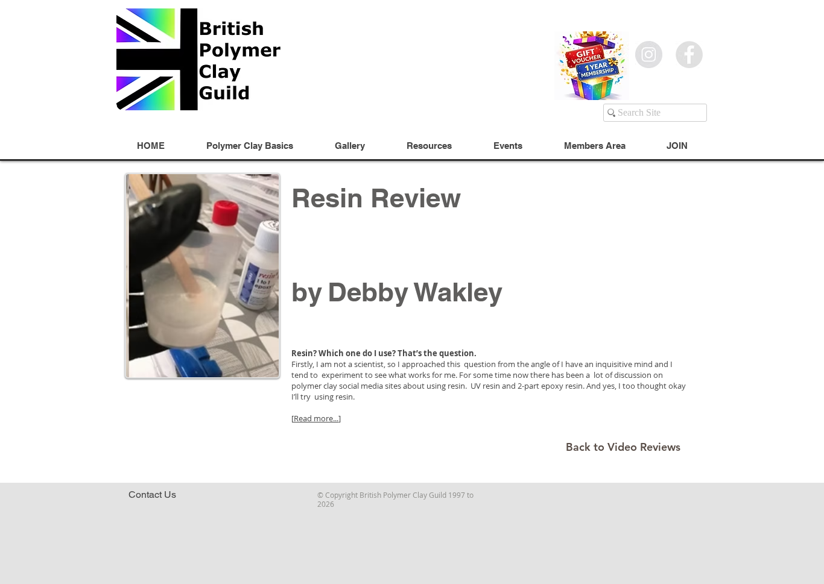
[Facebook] (689, 54)
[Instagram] (648, 54)
